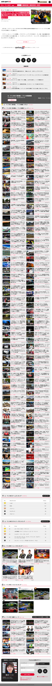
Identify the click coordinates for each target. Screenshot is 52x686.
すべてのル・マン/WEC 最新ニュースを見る (40, 617)
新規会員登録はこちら (26, 679)
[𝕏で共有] (18, 60)
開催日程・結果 (25, 5)
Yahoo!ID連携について (43, 676)
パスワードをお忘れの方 (27, 678)
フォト (38, 5)
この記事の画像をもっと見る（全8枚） (40, 22)
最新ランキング (32, 5)
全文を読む (25, 41)
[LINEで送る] (29, 60)
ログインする (27, 674)
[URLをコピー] (34, 60)
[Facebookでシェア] (23, 60)
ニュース (19, 5)
